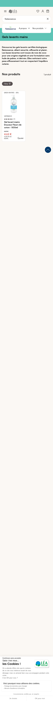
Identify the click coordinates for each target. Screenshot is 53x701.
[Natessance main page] (10, 28)
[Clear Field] (47, 19)
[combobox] (26, 19)
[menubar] (34, 28)
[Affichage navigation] (5, 11)
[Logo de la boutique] (13, 11)
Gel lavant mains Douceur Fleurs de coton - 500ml (12, 125)
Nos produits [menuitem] (37, 28)
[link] (37, 11)
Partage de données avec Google (15, 686)
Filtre (6, 84)
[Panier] (47, 11)
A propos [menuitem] (23, 28)
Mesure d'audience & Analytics (14, 688)
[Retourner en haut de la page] (48, 150)
